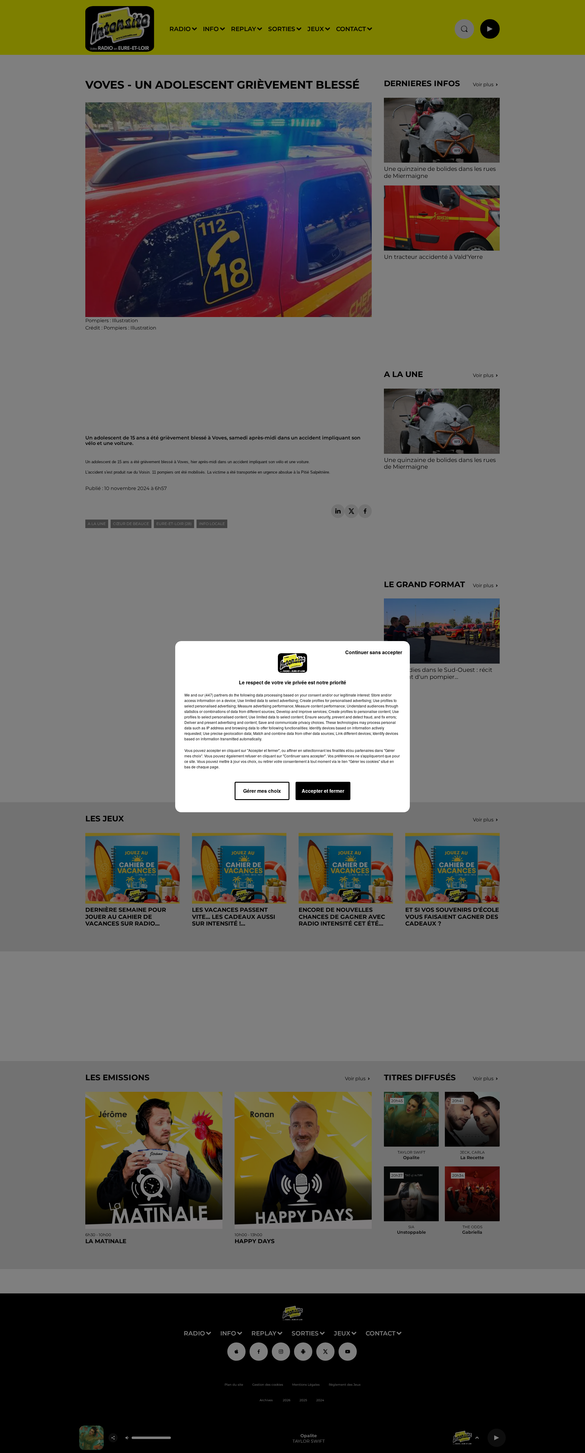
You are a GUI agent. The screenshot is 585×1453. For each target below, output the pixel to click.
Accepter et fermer (323, 790)
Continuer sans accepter (373, 652)
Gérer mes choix (262, 790)
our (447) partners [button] (213, 694)
